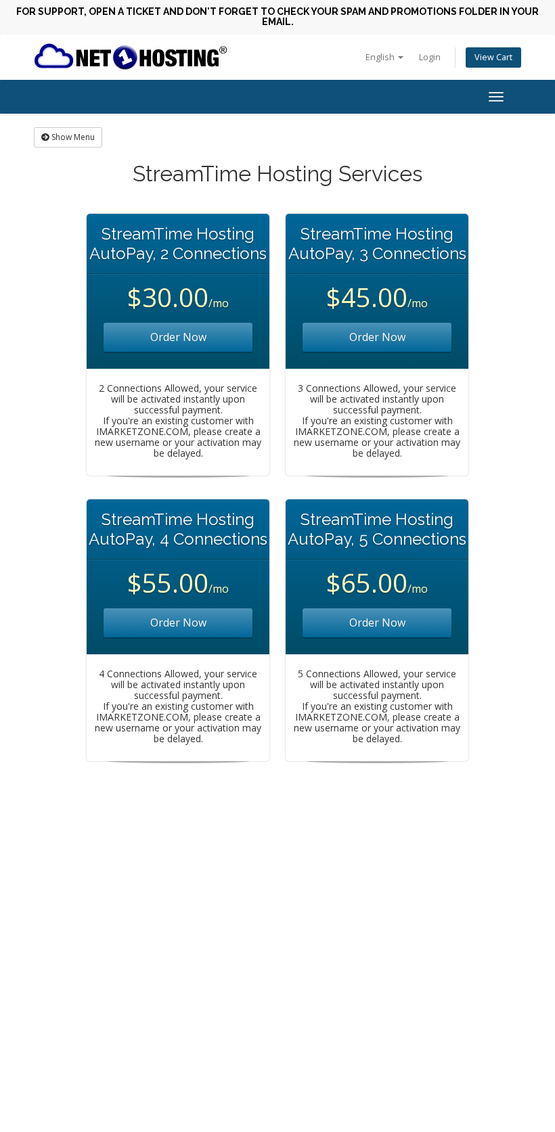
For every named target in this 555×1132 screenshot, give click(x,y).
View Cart (493, 57)
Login (430, 57)
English (381, 57)
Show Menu (72, 137)
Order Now (178, 337)
